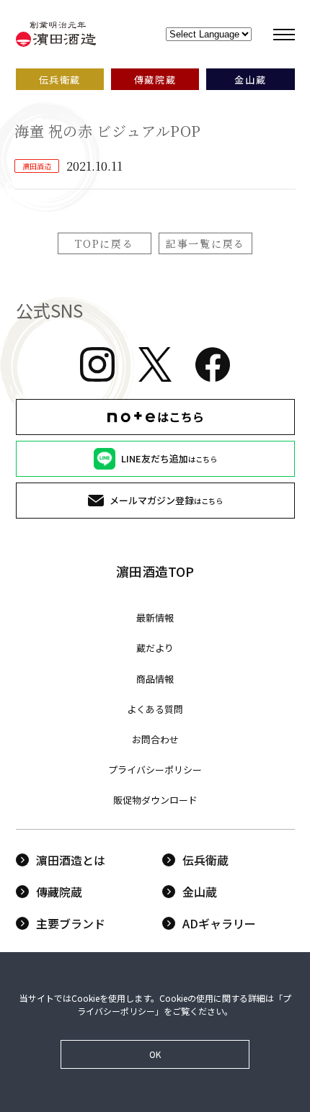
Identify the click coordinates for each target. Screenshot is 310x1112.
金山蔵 (199, 891)
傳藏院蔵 (59, 891)
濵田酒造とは (70, 860)
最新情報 (155, 617)
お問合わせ (155, 739)
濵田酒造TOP (155, 571)
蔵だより (155, 648)
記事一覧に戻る (205, 243)
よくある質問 (155, 709)
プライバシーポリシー (155, 769)
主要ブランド (70, 923)
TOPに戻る (104, 243)
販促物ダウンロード (155, 800)
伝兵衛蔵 (205, 860)
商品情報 (155, 679)
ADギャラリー (219, 923)
